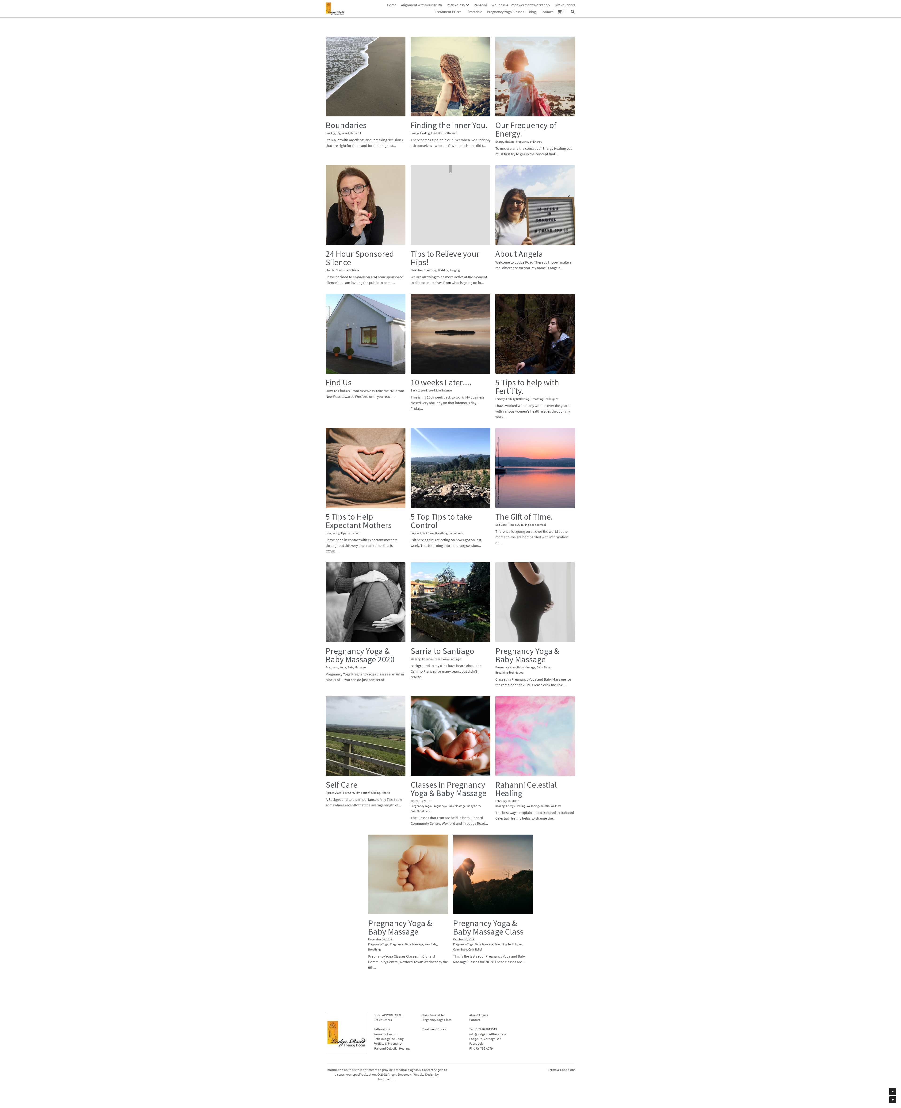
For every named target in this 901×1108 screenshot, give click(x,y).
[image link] (335, 8)
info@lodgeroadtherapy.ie (487, 973)
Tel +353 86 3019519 (483, 968)
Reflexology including (389, 978)
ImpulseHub (386, 1018)
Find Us (474, 987)
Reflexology (382, 968)
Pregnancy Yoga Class (436, 959)
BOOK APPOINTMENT (388, 954)
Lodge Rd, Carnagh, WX (485, 978)
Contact (474, 959)
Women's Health (385, 973)
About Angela (478, 954)
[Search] (572, 11)
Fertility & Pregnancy (388, 982)
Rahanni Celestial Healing (392, 987)
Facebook (476, 982)
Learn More (25, 1078)
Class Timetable (432, 954)
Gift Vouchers (383, 959)
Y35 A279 (486, 987)
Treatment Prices (434, 968)
